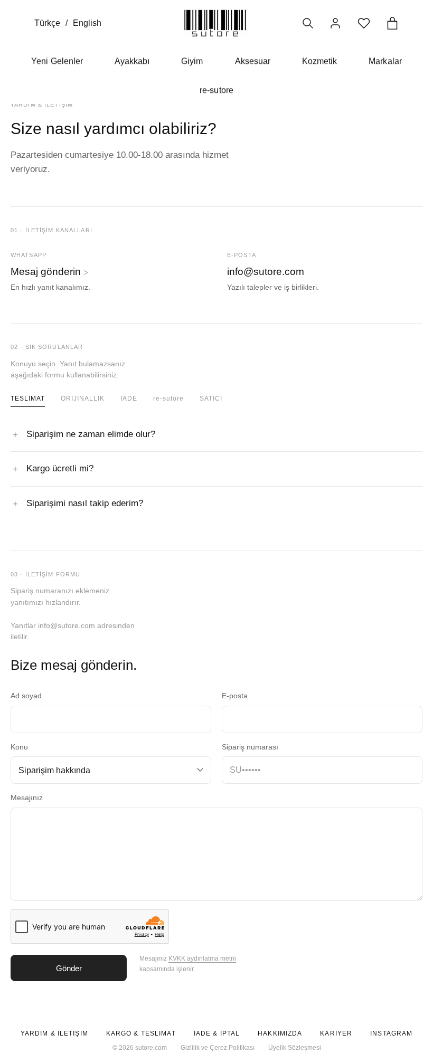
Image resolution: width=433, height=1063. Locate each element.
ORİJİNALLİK (83, 398)
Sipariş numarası (250, 747)
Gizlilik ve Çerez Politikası (218, 1047)
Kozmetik (319, 60)
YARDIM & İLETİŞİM (54, 1033)
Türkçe (47, 22)
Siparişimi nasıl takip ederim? (84, 503)
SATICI (211, 398)
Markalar (385, 60)
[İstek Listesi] (363, 23)
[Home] (215, 22)
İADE (128, 398)
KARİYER (336, 1033)
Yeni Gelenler (57, 60)
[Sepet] (392, 23)
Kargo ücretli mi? (59, 468)
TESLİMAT (28, 398)
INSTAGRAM (391, 1033)
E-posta (235, 696)
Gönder (69, 968)
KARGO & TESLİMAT (141, 1033)
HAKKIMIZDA (280, 1033)
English (87, 22)
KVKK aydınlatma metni (202, 958)
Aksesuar (252, 60)
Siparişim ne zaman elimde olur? (90, 434)
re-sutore (216, 90)
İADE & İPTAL (217, 1033)
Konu (19, 747)
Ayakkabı (132, 60)
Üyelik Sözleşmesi (294, 1047)
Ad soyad (26, 696)
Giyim (192, 60)
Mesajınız (27, 798)
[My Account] (335, 23)
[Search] (308, 23)
